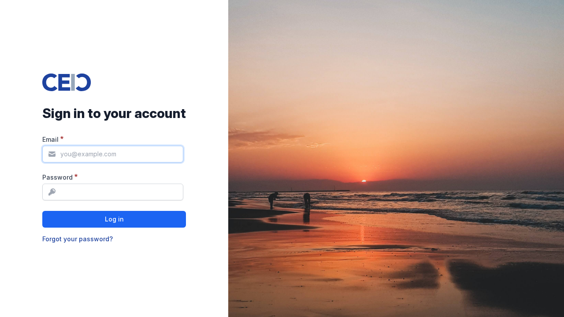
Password (57, 177)
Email (50, 139)
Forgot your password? (77, 239)
